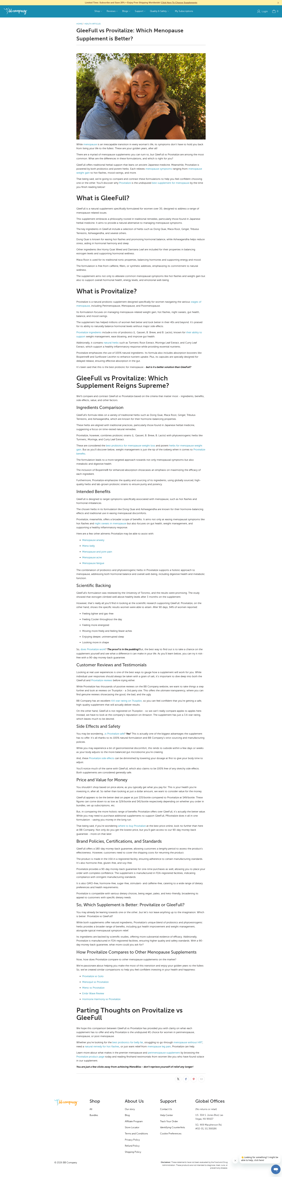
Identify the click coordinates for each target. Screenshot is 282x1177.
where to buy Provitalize (132, 826)
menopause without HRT (188, 1042)
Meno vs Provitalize (93, 987)
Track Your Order (169, 1121)
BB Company (70, 1162)
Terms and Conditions (136, 1133)
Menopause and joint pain (97, 551)
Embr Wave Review (93, 993)
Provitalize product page (90, 1056)
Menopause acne (92, 557)
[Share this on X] (178, 1079)
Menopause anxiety (93, 540)
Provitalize (125, 183)
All (91, 1109)
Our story (130, 1109)
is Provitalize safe (114, 733)
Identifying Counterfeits (172, 1127)
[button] (98, 11)
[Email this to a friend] (201, 1079)
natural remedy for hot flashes (102, 1046)
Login (265, 11)
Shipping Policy (133, 1152)
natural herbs (111, 342)
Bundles (94, 1115)
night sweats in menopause (110, 523)
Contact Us (166, 1109)
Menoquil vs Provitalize (95, 982)
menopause (90, 144)
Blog (127, 1115)
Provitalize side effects (101, 758)
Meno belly (88, 545)
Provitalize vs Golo (93, 976)
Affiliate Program (134, 1121)
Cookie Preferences (170, 1133)
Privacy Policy (132, 1139)
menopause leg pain (159, 1046)
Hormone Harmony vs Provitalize (101, 999)
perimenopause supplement (164, 1052)
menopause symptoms (159, 168)
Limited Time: (141, 2)
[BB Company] (15, 11)
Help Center (166, 1115)
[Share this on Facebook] (186, 1079)
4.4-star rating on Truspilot (126, 700)
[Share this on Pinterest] (193, 1079)
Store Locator (132, 1127)
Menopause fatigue (93, 563)
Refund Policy (132, 1146)
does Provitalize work (93, 649)
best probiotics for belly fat (127, 1042)
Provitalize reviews (101, 680)
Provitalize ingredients (88, 332)
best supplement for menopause (170, 183)
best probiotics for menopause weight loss (130, 445)
